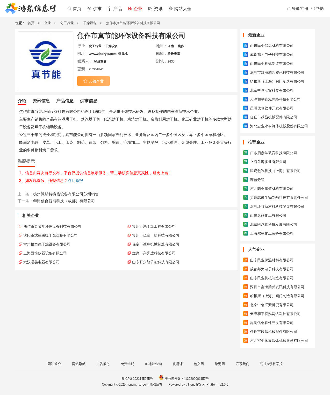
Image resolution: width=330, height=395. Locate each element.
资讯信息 (41, 100)
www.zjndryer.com (103, 54)
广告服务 (103, 364)
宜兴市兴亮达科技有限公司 (154, 253)
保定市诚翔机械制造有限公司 (155, 244)
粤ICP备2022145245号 (137, 379)
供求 (97, 8)
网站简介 (54, 364)
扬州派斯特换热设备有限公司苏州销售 (66, 194)
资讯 (157, 8)
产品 (117, 8)
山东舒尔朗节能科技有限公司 (155, 262)
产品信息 (65, 100)
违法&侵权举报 (271, 364)
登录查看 (174, 54)
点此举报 (75, 181)
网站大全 (182, 8)
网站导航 (79, 364)
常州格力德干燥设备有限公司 (47, 244)
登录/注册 (300, 9)
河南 (171, 46)
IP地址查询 (153, 364)
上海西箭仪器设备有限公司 (45, 253)
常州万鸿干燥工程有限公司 (154, 226)
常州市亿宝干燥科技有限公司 (155, 235)
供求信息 (88, 100)
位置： (20, 23)
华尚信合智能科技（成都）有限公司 (64, 201)
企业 (137, 8)
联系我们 (242, 364)
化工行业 (67, 23)
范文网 (199, 364)
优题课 (178, 364)
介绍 (22, 100)
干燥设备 (90, 23)
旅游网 (220, 364)
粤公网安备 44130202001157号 (186, 379)
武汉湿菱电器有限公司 (41, 262)
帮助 (320, 9)
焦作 (181, 46)
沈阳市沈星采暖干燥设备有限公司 (50, 235)
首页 (76, 8)
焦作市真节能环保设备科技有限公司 (52, 226)
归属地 (123, 54)
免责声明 (127, 364)
